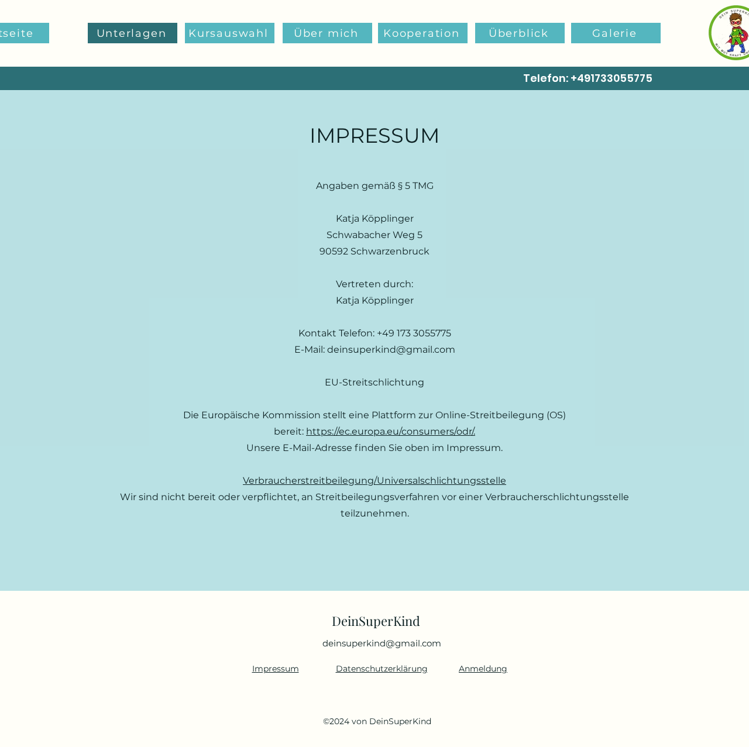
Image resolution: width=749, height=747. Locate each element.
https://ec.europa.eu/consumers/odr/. (390, 431)
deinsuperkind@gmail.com (391, 349)
